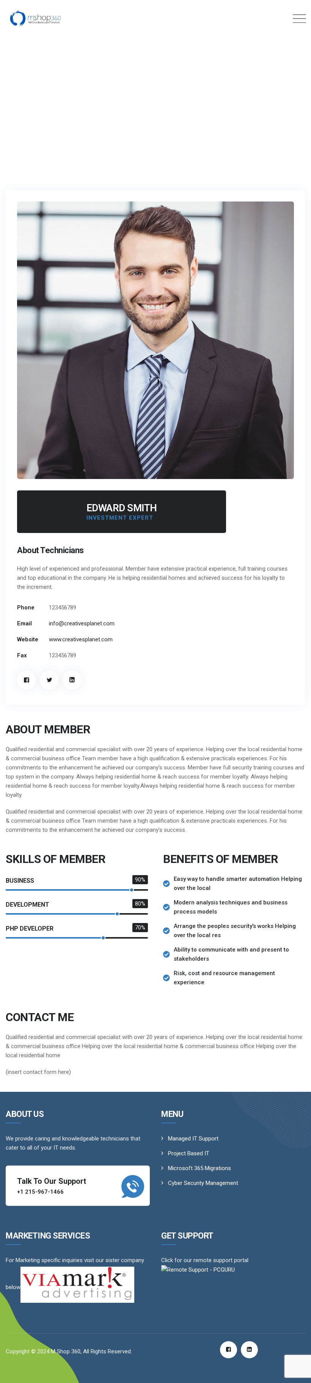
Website (27, 639)
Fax (22, 655)
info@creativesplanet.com (82, 623)
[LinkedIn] (72, 680)
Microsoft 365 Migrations (199, 1168)
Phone (26, 607)
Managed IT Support (193, 1138)
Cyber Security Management (203, 1183)
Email (24, 623)
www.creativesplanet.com (81, 639)
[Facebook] (26, 680)
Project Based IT (188, 1153)
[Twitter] (49, 680)
